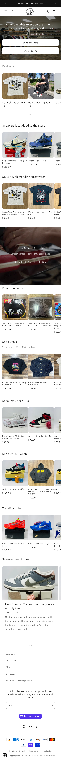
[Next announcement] (55, 3)
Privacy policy (33, 751)
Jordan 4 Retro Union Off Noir (14, 489)
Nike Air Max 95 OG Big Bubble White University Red (14, 437)
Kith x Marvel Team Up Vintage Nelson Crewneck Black (14, 383)
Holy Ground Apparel (39, 102)
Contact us (11, 660)
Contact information (47, 756)
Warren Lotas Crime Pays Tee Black (40, 213)
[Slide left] (24, 115)
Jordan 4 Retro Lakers (37, 161)
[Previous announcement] (5, 3)
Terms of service (30, 756)
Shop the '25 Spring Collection (31, 262)
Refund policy (47, 751)
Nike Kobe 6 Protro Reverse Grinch (13, 544)
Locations (10, 653)
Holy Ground (20, 751)
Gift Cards (10, 673)
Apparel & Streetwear (14, 102)
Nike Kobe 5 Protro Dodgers (39, 543)
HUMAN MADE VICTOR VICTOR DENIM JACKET (40, 383)
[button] (6, 11)
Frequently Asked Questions (19, 680)
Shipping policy (15, 756)
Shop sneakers (30, 42)
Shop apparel (31, 50)
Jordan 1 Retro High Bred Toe (40, 436)
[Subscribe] (51, 705)
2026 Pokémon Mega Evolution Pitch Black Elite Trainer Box (40, 324)
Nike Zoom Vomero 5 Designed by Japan (14, 162)
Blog (8, 667)
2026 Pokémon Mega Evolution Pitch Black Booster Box (14, 324)
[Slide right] (37, 115)
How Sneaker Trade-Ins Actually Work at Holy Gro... (29, 606)
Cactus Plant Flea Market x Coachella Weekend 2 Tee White (15, 213)
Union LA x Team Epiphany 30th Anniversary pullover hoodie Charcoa (41, 491)
